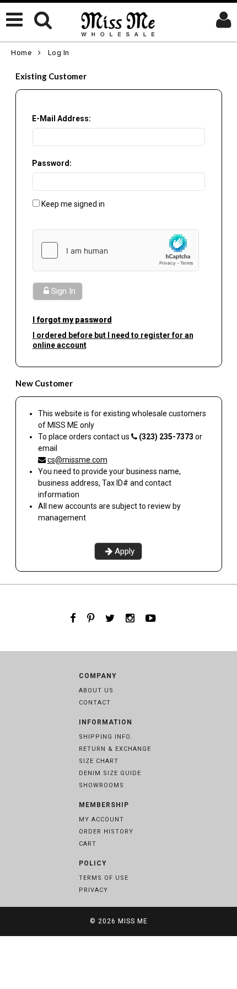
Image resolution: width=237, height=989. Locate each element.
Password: (52, 163)
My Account (101, 819)
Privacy (93, 890)
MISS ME (133, 921)
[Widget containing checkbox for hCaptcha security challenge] (116, 250)
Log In (58, 53)
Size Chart (98, 761)
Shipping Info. (105, 736)
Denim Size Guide (110, 773)
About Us (96, 690)
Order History (106, 831)
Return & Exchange (115, 748)
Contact (95, 702)
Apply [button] (124, 551)
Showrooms (101, 785)
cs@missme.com (77, 459)
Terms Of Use (103, 878)
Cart (87, 843)
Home (21, 53)
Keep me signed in (73, 204)
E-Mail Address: (61, 118)
